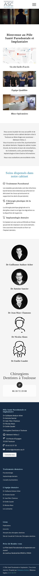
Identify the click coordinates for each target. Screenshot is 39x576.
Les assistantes (7, 509)
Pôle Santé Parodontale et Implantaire (16, 567)
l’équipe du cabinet (24, 145)
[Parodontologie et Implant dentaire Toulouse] (19, 55)
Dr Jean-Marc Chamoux (11, 421)
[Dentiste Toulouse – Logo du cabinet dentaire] (16, 4)
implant (8, 222)
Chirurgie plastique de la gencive (18, 202)
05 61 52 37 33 (11, 445)
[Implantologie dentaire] (4, 217)
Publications (7, 525)
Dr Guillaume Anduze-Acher (13, 416)
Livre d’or (6, 529)
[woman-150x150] (19, 349)
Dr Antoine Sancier (10, 418)
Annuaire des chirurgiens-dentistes (14, 533)
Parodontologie (8, 473)
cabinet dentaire (25, 134)
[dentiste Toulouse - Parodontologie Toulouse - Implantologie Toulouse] (19, 253)
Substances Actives (23, 570)
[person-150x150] (19, 325)
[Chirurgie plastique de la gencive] (4, 200)
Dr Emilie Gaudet (9, 426)
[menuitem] (33, 4)
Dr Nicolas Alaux (9, 424)
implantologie (9, 153)
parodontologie (27, 151)
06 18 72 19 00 (19, 391)
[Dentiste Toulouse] (19, 79)
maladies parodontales (14, 188)
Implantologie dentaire (17, 218)
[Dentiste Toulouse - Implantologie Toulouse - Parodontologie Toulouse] (19, 102)
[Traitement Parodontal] (4, 183)
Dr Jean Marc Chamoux (10, 498)
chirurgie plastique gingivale (15, 207)
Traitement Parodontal (17, 183)
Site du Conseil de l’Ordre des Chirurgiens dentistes (19, 536)
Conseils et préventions (10, 480)
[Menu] (33, 4)
